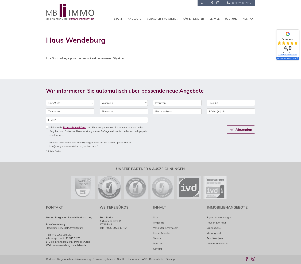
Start (118, 18)
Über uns (231, 18)
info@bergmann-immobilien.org (72, 241)
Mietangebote (214, 233)
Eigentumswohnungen (219, 217)
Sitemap (170, 259)
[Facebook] (212, 3)
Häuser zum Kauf (216, 222)
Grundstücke (214, 227)
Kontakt (249, 18)
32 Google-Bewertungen (287, 54)
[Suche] (202, 3)
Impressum (134, 259)
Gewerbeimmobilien (217, 243)
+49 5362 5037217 (62, 234)
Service (214, 18)
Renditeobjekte (215, 238)
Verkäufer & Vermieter (162, 18)
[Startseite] (70, 12)
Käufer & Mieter (193, 18)
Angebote (134, 18)
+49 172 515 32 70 (70, 238)
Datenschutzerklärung (75, 127)
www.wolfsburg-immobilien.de (69, 245)
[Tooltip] (297, 58)
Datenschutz (156, 259)
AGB (144, 259)
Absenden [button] (244, 129)
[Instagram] (217, 3)
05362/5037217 (241, 3)
